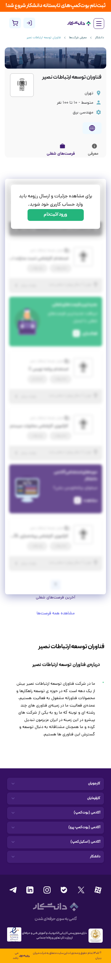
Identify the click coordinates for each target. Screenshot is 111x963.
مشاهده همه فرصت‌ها (56, 613)
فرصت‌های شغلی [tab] (61, 154)
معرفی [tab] (93, 154)
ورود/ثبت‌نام (55, 214)
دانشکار (99, 38)
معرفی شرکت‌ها (78, 38)
